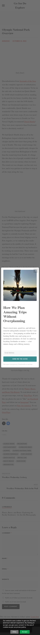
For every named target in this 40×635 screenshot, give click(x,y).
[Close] (36, 270)
